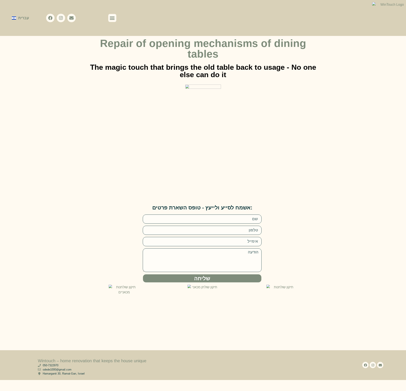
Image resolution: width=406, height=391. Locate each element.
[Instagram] (61, 18)
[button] (112, 18)
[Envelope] (71, 18)
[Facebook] (50, 18)
